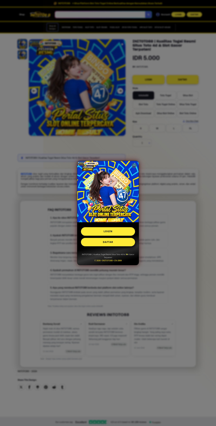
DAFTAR (108, 242)
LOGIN (108, 231)
